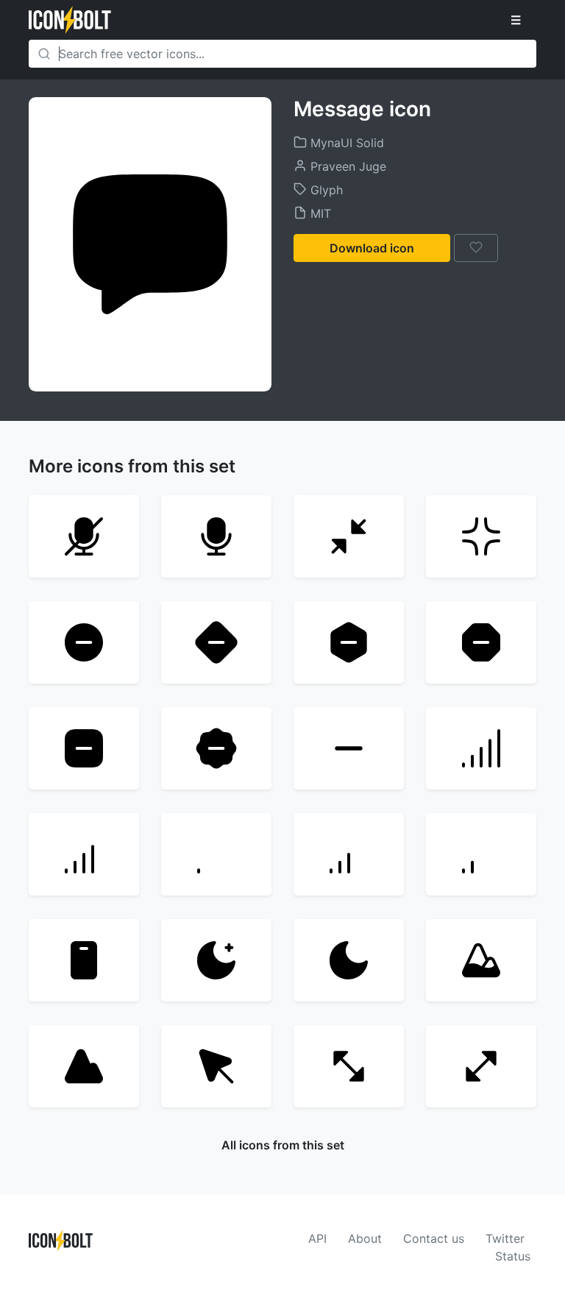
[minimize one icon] (349, 536)
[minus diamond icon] (216, 642)
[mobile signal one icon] (216, 854)
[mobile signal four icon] (84, 854)
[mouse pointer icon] (216, 1066)
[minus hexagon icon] (349, 642)
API (317, 1238)
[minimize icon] (481, 536)
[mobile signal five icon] (481, 748)
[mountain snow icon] (481, 960)
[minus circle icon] (84, 642)
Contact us (433, 1238)
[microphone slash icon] (84, 536)
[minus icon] (349, 748)
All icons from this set (282, 1145)
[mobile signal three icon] (349, 854)
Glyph (325, 189)
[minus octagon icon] (481, 642)
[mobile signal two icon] (481, 854)
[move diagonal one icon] (349, 1066)
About (365, 1238)
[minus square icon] (84, 748)
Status (512, 1256)
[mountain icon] (84, 1066)
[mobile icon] (84, 960)
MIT (319, 213)
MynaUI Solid (345, 142)
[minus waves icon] (216, 748)
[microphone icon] (216, 536)
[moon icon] (349, 960)
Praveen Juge (346, 166)
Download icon (372, 248)
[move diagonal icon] (481, 1066)
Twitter (505, 1238)
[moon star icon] (216, 960)
